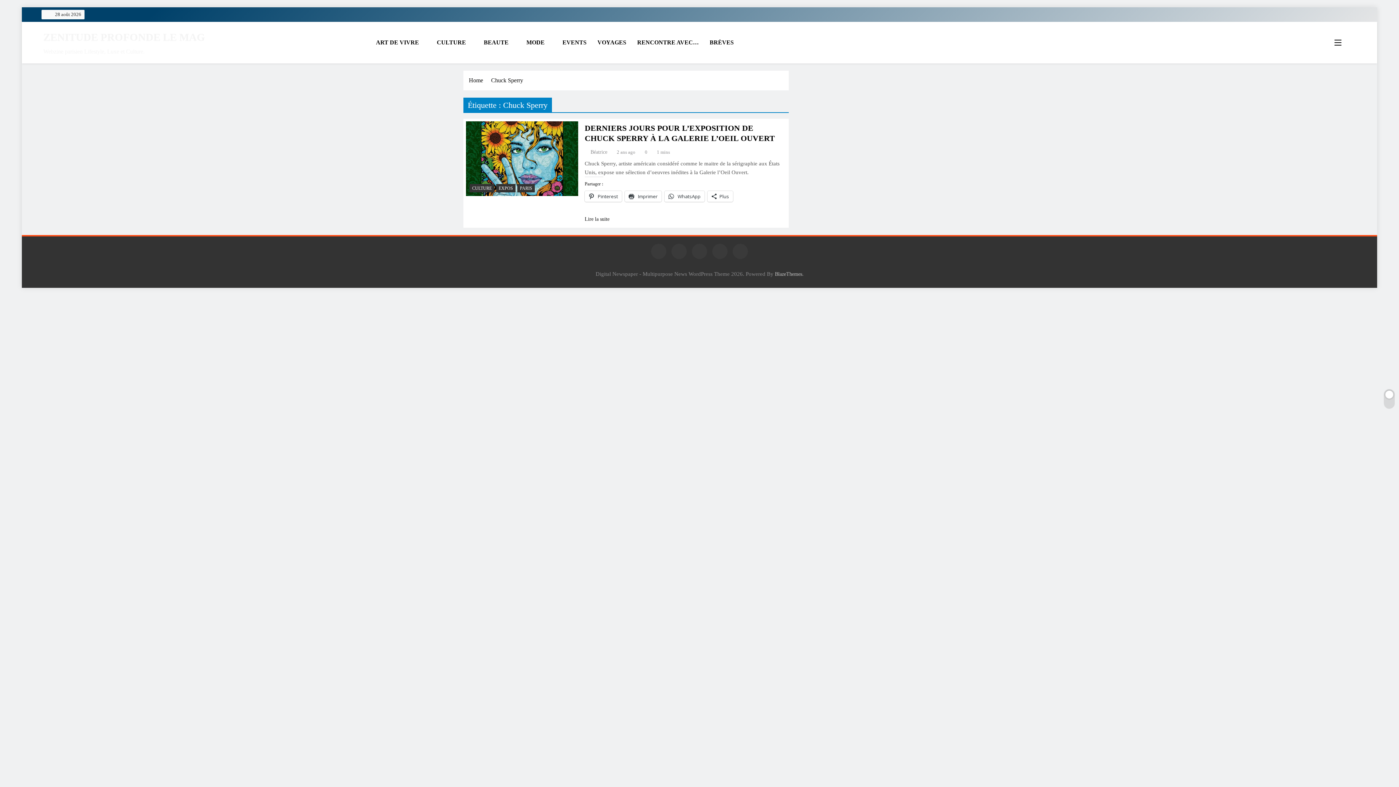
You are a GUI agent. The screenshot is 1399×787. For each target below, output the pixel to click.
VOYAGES (611, 42)
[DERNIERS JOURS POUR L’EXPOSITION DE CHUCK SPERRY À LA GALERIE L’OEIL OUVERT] (522, 158)
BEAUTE (496, 42)
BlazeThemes (788, 274)
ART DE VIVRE (397, 42)
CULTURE (451, 42)
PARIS (526, 188)
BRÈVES (722, 42)
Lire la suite (597, 219)
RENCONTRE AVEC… (668, 42)
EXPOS (506, 188)
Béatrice (599, 152)
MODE (535, 42)
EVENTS (575, 42)
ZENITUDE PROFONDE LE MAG (124, 37)
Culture (482, 188)
